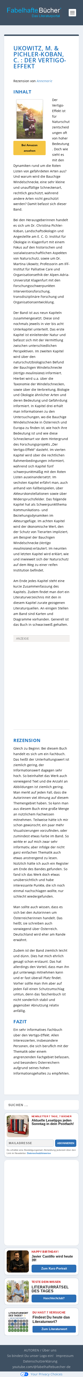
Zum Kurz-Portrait (54, 1268)
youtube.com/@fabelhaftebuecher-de (41, 1367)
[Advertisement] (41, 669)
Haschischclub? (54, 1298)
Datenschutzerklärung (40, 1361)
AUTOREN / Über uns (40, 1350)
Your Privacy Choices (46, 1374)
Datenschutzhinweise (39, 1153)
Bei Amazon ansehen (29, 148)
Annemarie (44, 81)
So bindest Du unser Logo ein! (30, 1356)
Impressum (65, 1356)
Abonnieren (65, 1143)
